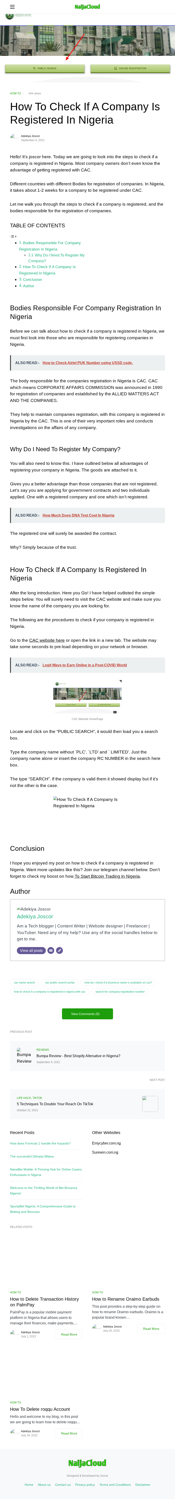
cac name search (24, 982)
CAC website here (47, 640)
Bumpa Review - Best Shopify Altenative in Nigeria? (78, 1056)
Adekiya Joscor (30, 136)
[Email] (50, 950)
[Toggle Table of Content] (13, 236)
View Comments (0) (85, 1014)
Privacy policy (85, 1484)
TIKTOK (37, 1098)
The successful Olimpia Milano (32, 1156)
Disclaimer (142, 1484)
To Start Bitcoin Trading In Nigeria (107, 876)
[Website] (59, 950)
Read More (69, 1334)
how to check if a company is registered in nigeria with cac (49, 991)
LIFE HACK (24, 1098)
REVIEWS (42, 1049)
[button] (12, 7)
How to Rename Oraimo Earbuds (125, 1299)
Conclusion (32, 279)
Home (29, 1484)
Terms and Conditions (115, 1484)
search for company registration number (120, 991)
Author (28, 286)
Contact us (63, 1484)
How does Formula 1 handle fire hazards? (40, 1143)
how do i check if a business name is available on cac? (118, 982)
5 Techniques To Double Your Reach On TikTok (55, 1104)
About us (44, 1484)
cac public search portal (60, 982)
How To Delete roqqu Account (40, 1409)
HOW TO (15, 93)
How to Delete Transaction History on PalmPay (44, 1302)
